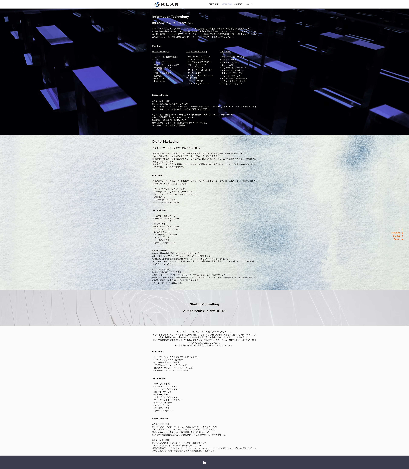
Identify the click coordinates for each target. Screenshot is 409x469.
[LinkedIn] (204, 462)
